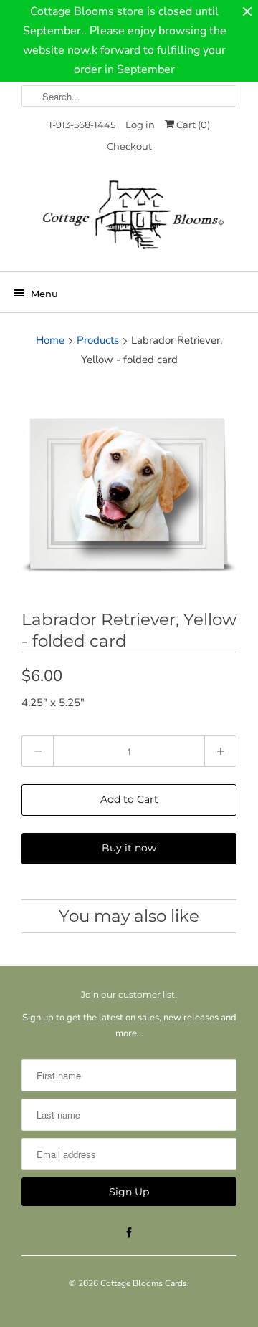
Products (98, 340)
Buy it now (129, 847)
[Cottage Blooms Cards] (129, 219)
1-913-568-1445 (82, 124)
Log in (140, 124)
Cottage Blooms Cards (143, 1283)
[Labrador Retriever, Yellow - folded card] (129, 491)
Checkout (129, 146)
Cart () (192, 124)
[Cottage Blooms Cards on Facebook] (129, 1233)
